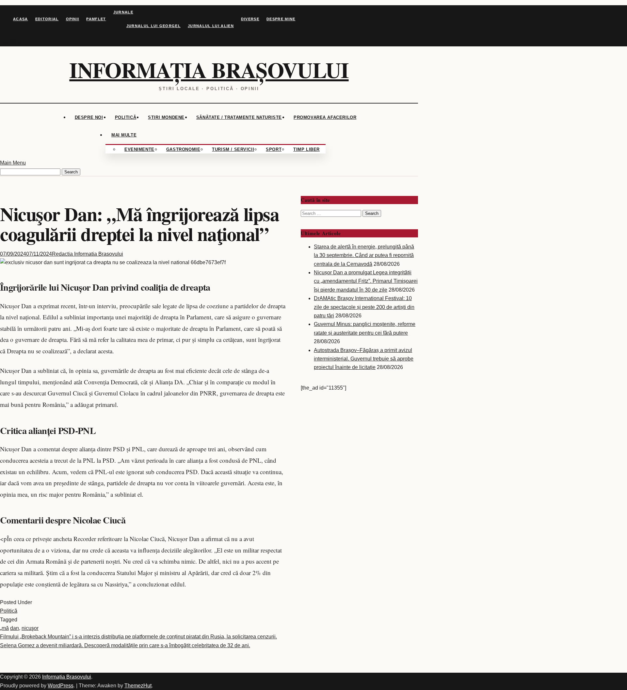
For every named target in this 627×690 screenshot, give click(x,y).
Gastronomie (183, 149)
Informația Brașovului (208, 70)
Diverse (250, 19)
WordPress (60, 685)
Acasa (20, 19)
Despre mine (281, 19)
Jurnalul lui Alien (211, 26)
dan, (15, 628)
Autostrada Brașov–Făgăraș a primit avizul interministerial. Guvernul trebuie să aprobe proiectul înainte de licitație (363, 358)
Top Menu (11, 42)
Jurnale (123, 12)
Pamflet (96, 19)
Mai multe (124, 135)
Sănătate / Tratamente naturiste (239, 117)
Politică (126, 117)
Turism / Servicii (233, 149)
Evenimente (139, 149)
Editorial (47, 19)
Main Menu (13, 163)
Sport (273, 149)
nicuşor (30, 628)
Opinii (72, 19)
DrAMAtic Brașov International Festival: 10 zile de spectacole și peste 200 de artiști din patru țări (364, 307)
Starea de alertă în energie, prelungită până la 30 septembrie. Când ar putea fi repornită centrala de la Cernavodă (364, 255)
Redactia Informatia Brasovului (87, 254)
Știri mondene (166, 117)
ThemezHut (138, 685)
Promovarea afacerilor (325, 117)
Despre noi (89, 117)
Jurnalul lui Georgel (153, 26)
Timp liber (306, 149)
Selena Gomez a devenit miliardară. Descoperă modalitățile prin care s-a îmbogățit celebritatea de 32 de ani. (125, 645)
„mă (4, 628)
